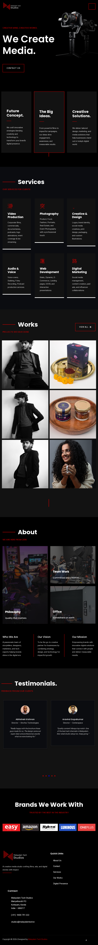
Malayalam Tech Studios (37, 939)
